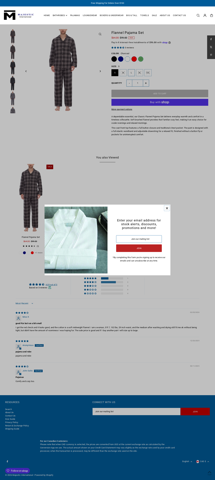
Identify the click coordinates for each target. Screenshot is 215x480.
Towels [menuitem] (144, 15)
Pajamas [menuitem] (75, 15)
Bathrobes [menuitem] (59, 15)
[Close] (167, 208)
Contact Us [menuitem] (179, 15)
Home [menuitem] (47, 15)
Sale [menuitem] (154, 15)
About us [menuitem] (165, 15)
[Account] (205, 15)
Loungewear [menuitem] (90, 15)
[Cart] (211, 15)
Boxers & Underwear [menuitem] (111, 15)
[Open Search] (198, 15)
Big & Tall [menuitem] (131, 15)
